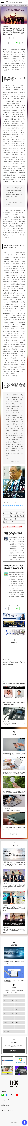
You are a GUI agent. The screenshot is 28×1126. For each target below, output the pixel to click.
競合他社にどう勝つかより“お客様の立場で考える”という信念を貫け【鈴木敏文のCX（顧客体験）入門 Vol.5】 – (13, 534)
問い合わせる (14, 1051)
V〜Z (17, 1027)
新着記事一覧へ (14, 834)
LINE (3, 1095)
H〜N (17, 1022)
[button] (5, 43)
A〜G (5, 1022)
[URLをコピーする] (22, 43)
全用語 (5, 995)
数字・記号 (6, 1031)
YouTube (17, 1095)
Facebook (8, 1095)
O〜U (5, 1027)
